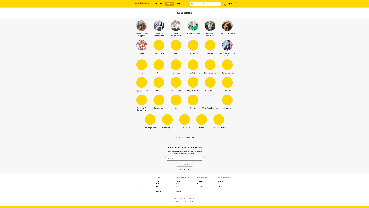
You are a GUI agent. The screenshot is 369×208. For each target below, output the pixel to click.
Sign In (230, 4)
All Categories (190, 137)
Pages (179, 4)
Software (178, 191)
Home (157, 181)
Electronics (179, 189)
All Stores (159, 4)
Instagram (220, 186)
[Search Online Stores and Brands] (141, 3)
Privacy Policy (184, 169)
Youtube (220, 189)
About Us (158, 183)
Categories (169, 4)
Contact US (158, 191)
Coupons (178, 181)
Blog (157, 186)
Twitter (219, 183)
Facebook (220, 181)
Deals (177, 183)
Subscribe (184, 164)
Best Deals (200, 186)
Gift (177, 186)
